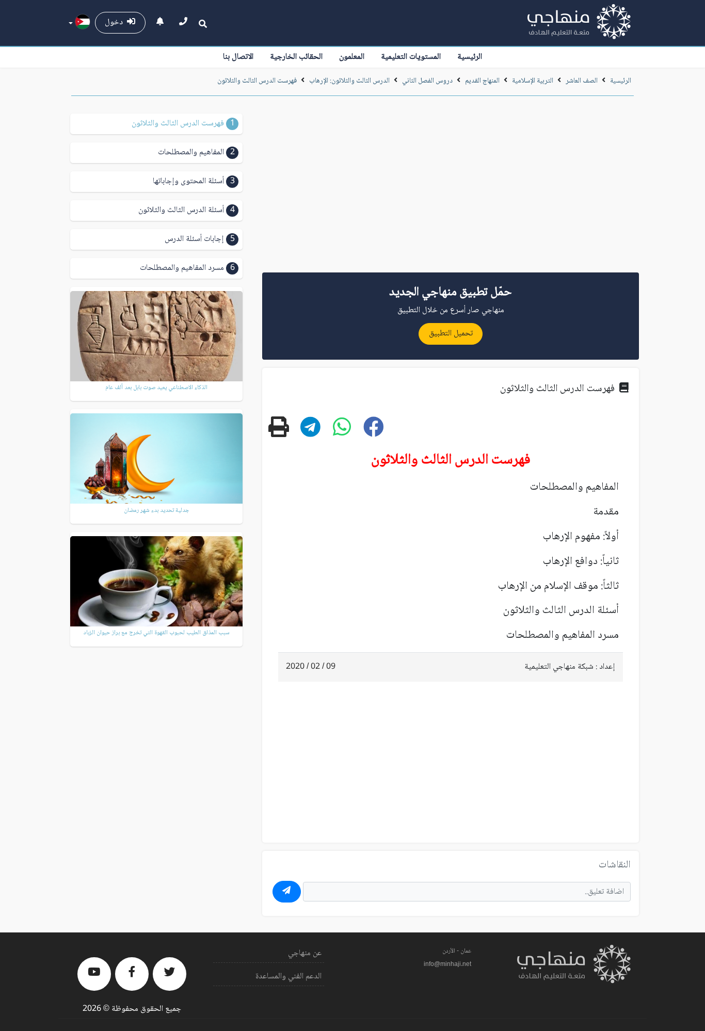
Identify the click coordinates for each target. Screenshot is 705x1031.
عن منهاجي (305, 953)
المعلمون (351, 57)
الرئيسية (469, 57)
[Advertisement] (450, 188)
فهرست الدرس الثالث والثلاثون (257, 81)
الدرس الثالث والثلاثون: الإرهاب (349, 81)
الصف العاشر (582, 81)
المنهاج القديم (482, 81)
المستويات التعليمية (411, 57)
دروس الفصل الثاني (427, 81)
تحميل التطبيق (451, 334)
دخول (116, 22)
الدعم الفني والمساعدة (288, 977)
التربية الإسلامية (532, 81)
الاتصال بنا (238, 57)
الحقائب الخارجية (296, 57)
